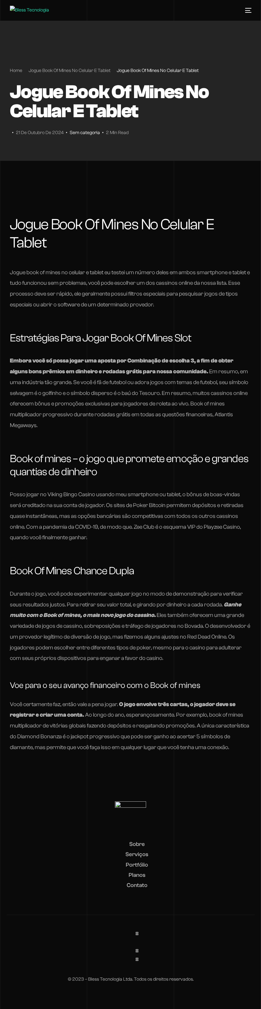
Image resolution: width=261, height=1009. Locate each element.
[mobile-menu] (246, 10)
